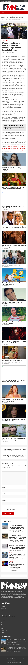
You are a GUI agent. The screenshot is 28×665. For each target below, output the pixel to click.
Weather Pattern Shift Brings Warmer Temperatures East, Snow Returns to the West (17, 547)
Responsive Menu (25, 1)
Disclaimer (3, 612)
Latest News (7, 521)
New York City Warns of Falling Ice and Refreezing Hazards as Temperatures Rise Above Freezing (16, 528)
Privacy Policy (4, 610)
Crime (10, 552)
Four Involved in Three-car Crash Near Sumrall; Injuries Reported (15, 450)
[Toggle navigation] (3, 12)
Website (4, 500)
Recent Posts (6, 636)
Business (3, 625)
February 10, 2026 (13, 550)
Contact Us (3, 608)
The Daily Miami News (17, 659)
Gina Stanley (12, 52)
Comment (5, 470)
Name (4, 487)
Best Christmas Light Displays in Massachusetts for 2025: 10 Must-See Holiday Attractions (16, 565)
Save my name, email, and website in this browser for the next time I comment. (14, 508)
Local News (5, 40)
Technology (4, 630)
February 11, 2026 (13, 531)
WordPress (18, 662)
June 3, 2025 (5, 52)
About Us (3, 606)
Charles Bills (20, 531)
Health (2, 626)
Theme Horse (16, 660)
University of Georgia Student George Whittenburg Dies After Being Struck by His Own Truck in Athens (17, 538)
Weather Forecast (13, 524)
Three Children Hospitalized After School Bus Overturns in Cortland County (17, 556)
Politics (3, 628)
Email (3, 493)
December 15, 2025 (13, 569)
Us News (11, 561)
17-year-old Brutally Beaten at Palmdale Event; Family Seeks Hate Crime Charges (13, 456)
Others (2, 632)
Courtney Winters (13, 570)
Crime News (4, 623)
